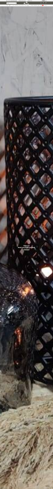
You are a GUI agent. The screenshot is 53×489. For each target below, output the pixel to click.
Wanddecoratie (16, 5)
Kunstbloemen (35, 5)
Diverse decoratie (28, 5)
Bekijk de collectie (26, 249)
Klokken (32, 5)
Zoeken (16, 3)
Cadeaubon (45, 5)
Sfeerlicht (22, 5)
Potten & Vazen (10, 5)
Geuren (20, 5)
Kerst (40, 5)
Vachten (25, 5)
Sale (42, 5)
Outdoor (38, 5)
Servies (13, 5)
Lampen (7, 5)
